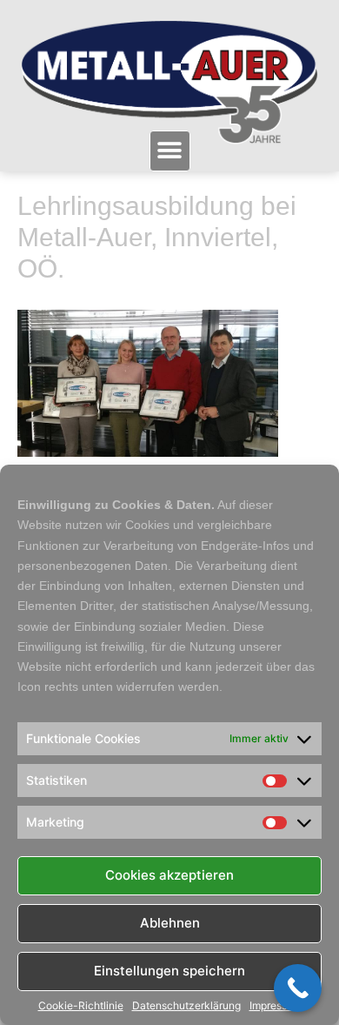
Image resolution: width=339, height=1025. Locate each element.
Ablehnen (170, 922)
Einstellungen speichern (169, 970)
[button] (170, 151)
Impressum (275, 1006)
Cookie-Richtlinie (80, 1006)
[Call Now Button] (298, 988)
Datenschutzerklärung (186, 1006)
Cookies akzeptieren (169, 875)
